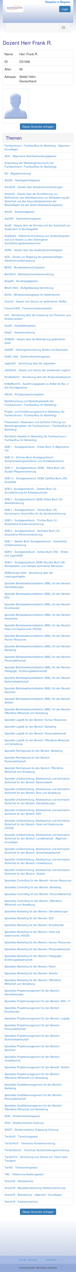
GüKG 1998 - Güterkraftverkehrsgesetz (27, 356)
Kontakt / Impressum (28, 1260)
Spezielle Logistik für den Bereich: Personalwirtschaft (35, 733)
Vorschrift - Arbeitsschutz (18, 1181)
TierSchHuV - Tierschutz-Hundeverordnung (29, 1143)
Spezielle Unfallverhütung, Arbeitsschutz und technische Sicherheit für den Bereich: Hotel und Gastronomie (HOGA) (37, 824)
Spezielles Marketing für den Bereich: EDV (29, 918)
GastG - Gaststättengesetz (20, 325)
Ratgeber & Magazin (57, 2)
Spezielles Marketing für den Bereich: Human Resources (37, 942)
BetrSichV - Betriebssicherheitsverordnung (29, 274)
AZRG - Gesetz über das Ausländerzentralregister (33, 250)
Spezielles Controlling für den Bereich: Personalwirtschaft (37, 894)
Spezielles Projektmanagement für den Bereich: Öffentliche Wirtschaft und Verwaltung (32, 1075)
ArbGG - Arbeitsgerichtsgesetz (22, 180)
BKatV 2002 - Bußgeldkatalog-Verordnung (28, 288)
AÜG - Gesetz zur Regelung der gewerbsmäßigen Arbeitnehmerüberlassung (33, 258)
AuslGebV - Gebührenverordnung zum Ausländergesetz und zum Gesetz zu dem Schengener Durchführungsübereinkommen (37, 239)
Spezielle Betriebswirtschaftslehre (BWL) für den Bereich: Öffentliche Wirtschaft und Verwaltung (37, 711)
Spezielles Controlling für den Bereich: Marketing (32, 887)
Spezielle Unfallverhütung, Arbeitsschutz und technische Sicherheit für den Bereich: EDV (37, 812)
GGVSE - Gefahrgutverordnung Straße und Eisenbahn (36, 349)
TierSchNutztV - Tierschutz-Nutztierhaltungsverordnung (36, 1150)
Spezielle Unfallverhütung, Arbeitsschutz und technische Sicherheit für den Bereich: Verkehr (37, 871)
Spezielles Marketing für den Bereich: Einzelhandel (34, 925)
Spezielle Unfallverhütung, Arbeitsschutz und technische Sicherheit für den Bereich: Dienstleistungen (37, 801)
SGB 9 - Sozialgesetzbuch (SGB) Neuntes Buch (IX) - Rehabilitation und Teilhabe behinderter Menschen (35, 564)
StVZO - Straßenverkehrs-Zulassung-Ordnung (31, 1129)
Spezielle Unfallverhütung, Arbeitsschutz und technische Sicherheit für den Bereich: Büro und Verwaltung (37, 791)
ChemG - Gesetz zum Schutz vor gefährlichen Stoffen (35, 301)
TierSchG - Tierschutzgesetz (21, 1136)
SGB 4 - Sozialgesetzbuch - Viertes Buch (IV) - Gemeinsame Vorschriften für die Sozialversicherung (35, 511)
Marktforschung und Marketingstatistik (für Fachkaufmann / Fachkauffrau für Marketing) (30, 403)
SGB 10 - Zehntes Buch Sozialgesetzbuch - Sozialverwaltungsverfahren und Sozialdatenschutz (34, 459)
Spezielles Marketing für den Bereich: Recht (30, 966)
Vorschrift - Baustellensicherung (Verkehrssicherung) (35, 1188)
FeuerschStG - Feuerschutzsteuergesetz (28, 308)
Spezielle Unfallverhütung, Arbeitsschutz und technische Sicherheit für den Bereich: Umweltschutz (37, 861)
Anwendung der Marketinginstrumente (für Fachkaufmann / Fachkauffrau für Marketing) (30, 164)
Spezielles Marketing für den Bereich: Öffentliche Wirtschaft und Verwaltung (32, 982)
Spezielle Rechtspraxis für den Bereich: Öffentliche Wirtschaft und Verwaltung (33, 770)
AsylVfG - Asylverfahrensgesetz (22, 218)
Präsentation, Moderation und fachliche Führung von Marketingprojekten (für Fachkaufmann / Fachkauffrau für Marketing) (37, 425)
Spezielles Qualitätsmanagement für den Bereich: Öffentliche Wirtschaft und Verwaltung (33, 1107)
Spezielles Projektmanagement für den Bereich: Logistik (37, 1018)
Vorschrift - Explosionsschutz (21, 1201)
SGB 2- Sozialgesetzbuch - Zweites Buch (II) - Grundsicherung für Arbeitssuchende (31, 490)
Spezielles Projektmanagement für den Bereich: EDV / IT (37, 1001)
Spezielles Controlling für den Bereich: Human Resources (37, 880)
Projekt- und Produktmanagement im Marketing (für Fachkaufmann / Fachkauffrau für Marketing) (34, 413)
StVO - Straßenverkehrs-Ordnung (24, 1123)
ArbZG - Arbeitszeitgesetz (19, 212)
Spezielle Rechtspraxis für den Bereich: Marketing (33, 751)
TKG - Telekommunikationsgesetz (24, 1174)
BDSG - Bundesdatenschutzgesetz (24, 267)
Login (65, 9)
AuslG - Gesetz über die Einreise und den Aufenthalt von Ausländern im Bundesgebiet (37, 227)
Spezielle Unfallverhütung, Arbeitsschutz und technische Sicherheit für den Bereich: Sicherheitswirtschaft (37, 850)
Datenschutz (51, 1260)
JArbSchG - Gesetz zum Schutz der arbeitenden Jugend (37, 370)
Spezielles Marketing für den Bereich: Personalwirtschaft (37, 949)
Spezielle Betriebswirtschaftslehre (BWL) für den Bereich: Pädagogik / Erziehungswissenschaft (37, 669)
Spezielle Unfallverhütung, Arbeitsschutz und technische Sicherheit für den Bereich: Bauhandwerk (37, 780)
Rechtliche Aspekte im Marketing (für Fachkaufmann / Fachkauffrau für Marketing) (35, 438)
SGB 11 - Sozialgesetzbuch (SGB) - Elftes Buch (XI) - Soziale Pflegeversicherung (35, 469)
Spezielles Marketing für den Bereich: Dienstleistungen (36, 911)
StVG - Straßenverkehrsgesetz (22, 1116)
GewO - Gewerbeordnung (19, 332)
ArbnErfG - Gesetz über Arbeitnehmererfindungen (33, 187)
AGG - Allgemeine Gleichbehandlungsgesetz (30, 156)
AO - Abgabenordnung (17, 173)
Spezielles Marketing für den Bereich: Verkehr (31, 973)
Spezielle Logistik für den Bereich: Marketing (30, 726)
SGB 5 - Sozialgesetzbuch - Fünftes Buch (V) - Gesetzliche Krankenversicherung (31, 522)
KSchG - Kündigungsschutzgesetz (24, 394)
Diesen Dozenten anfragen (38, 126)
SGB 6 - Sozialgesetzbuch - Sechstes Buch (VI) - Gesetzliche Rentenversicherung (32, 532)
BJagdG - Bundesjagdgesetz (21, 281)
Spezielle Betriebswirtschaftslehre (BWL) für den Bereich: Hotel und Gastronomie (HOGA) (37, 627)
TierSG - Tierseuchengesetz (20, 1167)
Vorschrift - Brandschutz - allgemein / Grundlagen (33, 1194)
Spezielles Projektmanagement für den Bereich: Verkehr (37, 1067)
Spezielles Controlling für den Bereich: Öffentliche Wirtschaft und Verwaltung (33, 902)
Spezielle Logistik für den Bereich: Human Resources (35, 720)
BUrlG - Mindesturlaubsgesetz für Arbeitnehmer (32, 294)
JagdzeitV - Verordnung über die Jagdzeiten (30, 363)
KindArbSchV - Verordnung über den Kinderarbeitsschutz (37, 377)
